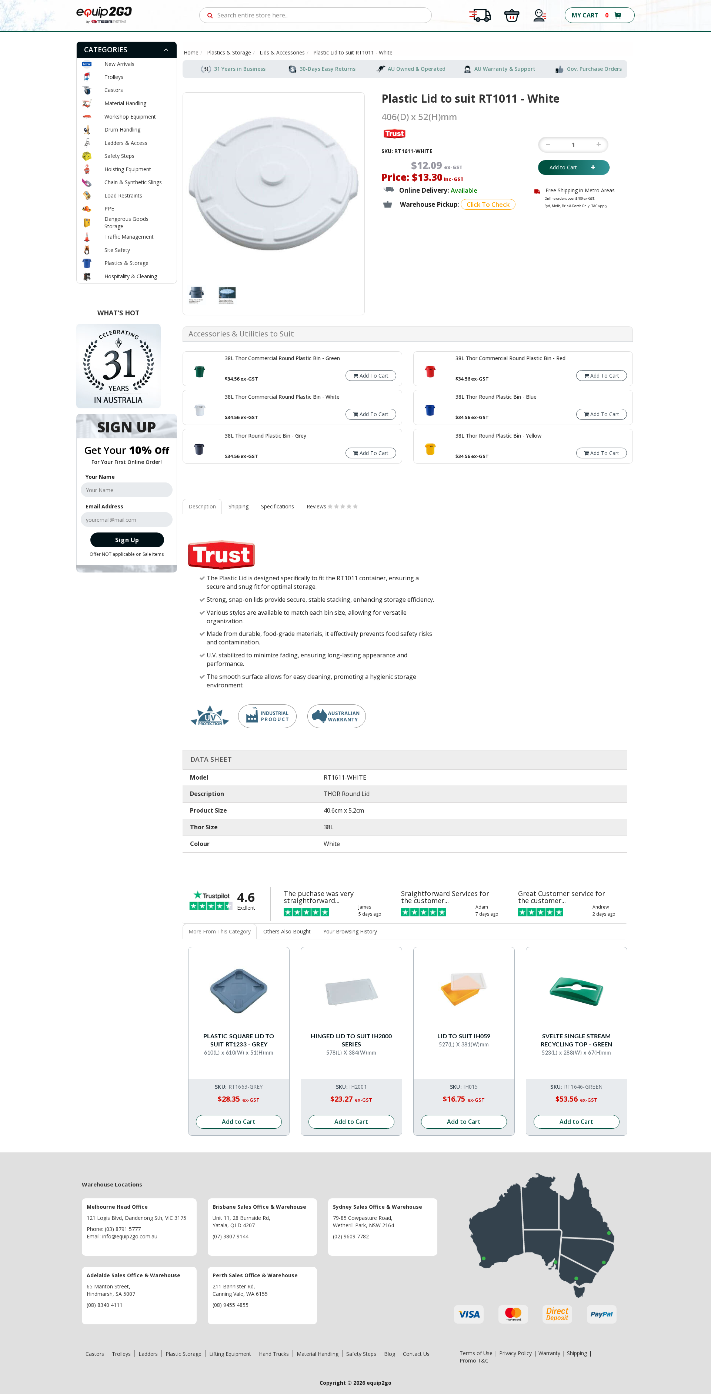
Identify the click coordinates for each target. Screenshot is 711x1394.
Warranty (549, 1353)
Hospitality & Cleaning (130, 276)
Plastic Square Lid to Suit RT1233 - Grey (238, 1040)
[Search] (210, 15)
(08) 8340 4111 (105, 1304)
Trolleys (113, 76)
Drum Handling (122, 129)
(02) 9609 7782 (351, 1236)
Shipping (238, 506)
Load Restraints (123, 195)
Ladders (148, 1353)
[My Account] (540, 14)
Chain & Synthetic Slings (133, 182)
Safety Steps (119, 155)
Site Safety (117, 249)
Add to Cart (568, 167)
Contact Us (416, 1353)
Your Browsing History (350, 931)
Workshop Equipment (130, 116)
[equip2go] (104, 14)
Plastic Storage (183, 1353)
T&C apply (599, 205)
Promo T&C (474, 1360)
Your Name (100, 476)
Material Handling (125, 103)
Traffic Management (129, 236)
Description (202, 506)
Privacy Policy (515, 1353)
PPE (109, 208)
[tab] (127, 50)
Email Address (104, 506)
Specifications (277, 506)
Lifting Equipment (230, 1353)
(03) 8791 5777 (123, 1228)
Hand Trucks (274, 1353)
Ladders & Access (125, 142)
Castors (113, 89)
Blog (389, 1353)
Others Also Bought (287, 931)
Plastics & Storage (126, 262)
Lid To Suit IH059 (463, 1036)
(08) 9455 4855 (230, 1304)
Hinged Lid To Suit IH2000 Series (351, 1040)
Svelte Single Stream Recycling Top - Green (576, 1040)
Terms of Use (476, 1353)
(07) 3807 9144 (230, 1236)
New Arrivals (119, 63)
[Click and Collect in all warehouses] (512, 14)
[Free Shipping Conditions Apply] (480, 14)
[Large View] (196, 295)
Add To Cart (373, 375)
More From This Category (219, 931)
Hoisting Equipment (127, 169)
